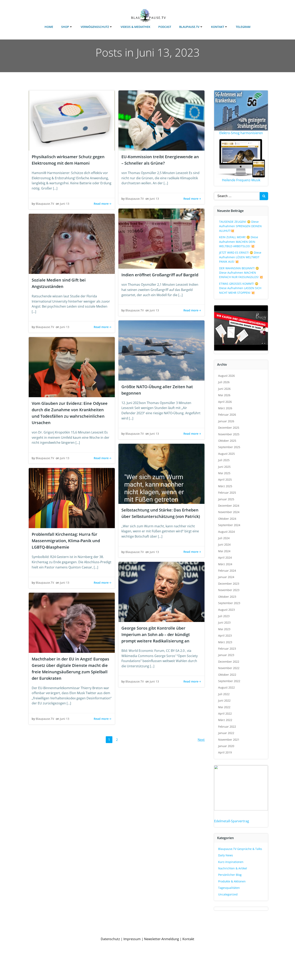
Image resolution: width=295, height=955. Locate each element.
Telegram (243, 27)
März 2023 (225, 642)
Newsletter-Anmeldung (161, 939)
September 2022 (229, 681)
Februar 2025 (227, 492)
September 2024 (229, 525)
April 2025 (225, 479)
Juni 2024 (224, 544)
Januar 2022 (226, 733)
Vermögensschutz (95, 27)
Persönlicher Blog (230, 875)
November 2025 (228, 434)
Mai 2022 (224, 707)
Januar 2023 (226, 655)
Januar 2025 (226, 499)
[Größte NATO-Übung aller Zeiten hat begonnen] (161, 350)
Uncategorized (228, 894)
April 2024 (225, 557)
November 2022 (228, 668)
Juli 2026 (224, 382)
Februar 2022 (227, 726)
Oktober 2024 (227, 519)
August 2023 (226, 610)
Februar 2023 (227, 648)
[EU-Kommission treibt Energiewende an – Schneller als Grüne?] (161, 120)
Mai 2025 (224, 473)
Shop (65, 27)
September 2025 (229, 447)
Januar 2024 (226, 577)
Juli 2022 (224, 694)
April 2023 (225, 635)
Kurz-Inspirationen (230, 862)
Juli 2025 (224, 460)
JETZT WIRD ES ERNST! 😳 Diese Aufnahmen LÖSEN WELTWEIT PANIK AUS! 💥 (240, 257)
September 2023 (229, 603)
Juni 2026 (224, 389)
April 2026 (225, 402)
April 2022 (225, 713)
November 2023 (228, 590)
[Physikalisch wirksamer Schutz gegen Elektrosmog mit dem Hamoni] (72, 120)
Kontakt (217, 27)
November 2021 (228, 739)
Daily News (225, 855)
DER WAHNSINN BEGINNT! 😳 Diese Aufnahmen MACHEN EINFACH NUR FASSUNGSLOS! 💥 (241, 272)
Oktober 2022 (227, 675)
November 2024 (228, 512)
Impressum (132, 939)
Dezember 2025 (228, 427)
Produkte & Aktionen (232, 881)
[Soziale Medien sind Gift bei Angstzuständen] (72, 243)
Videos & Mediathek (135, 27)
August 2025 (226, 454)
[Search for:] (237, 196)
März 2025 (225, 486)
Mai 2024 (224, 551)
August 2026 (226, 376)
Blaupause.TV (189, 27)
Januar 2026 (226, 421)
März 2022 (225, 720)
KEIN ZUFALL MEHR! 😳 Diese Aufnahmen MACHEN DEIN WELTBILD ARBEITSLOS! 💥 (238, 241)
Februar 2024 (227, 570)
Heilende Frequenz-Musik (241, 180)
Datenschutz (110, 939)
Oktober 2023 (227, 597)
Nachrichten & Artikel (232, 868)
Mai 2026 (224, 395)
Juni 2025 (224, 467)
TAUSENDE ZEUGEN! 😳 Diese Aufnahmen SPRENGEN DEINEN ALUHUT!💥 (240, 226)
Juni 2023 (224, 622)
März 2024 (225, 564)
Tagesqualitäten (229, 888)
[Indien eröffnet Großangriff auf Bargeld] (161, 238)
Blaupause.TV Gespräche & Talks (240, 849)
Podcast (164, 27)
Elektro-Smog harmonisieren (241, 133)
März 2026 (225, 408)
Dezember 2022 (228, 661)
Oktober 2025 (227, 441)
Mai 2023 (224, 629)
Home (49, 27)
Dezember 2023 (228, 583)
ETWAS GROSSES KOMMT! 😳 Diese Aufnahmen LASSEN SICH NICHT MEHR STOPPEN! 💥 (240, 288)
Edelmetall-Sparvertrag (231, 821)
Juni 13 (64, 204)
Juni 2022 (224, 700)
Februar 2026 (227, 414)
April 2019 (225, 752)
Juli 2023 (224, 616)
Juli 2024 (224, 538)
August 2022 (226, 687)
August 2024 (226, 532)
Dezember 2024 (228, 505)
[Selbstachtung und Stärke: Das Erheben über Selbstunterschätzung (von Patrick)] (161, 473)
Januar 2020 (226, 746)
